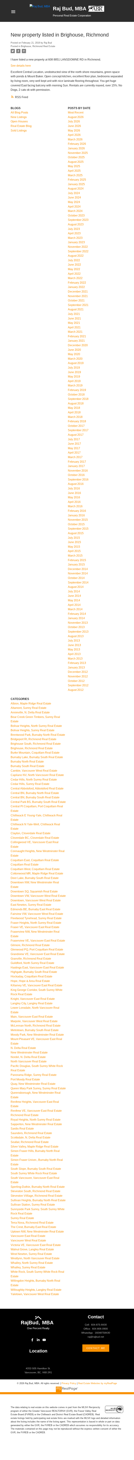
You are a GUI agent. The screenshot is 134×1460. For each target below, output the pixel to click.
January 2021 (76, 340)
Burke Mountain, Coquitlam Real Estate (35, 752)
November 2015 (78, 519)
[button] (32, 1339)
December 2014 (78, 569)
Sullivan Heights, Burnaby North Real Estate (38, 1200)
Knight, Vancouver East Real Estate (33, 998)
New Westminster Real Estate (29, 1052)
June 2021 (74, 318)
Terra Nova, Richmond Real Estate (32, 1222)
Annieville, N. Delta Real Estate (30, 712)
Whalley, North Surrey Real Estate (32, 1262)
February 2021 (77, 336)
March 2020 (75, 358)
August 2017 (76, 434)
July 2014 (74, 591)
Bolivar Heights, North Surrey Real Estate (36, 725)
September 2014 (78, 582)
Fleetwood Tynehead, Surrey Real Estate (36, 918)
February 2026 (77, 143)
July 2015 (74, 537)
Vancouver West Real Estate (28, 1240)
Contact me (95, 1348)
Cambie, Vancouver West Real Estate (34, 770)
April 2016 (74, 501)
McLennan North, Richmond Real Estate (36, 1025)
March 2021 (75, 331)
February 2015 (77, 560)
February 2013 (77, 662)
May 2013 (74, 649)
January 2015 (76, 564)
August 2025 (76, 161)
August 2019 (76, 363)
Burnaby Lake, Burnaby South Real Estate (37, 757)
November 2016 (78, 470)
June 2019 (74, 372)
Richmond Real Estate (25, 1115)
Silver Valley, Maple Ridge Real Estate (34, 1146)
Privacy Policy (69, 1383)
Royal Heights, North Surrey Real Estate (36, 1119)
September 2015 (78, 528)
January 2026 (76, 148)
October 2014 (76, 577)
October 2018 (76, 394)
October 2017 (76, 425)
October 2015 (76, 524)
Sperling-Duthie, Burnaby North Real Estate (38, 1186)
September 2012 (78, 685)
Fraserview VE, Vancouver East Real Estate (38, 940)
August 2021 (76, 309)
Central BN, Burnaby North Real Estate (35, 793)
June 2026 (74, 125)
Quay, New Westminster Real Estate (33, 1083)
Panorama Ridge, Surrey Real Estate (34, 1074)
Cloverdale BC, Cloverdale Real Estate (35, 837)
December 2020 (78, 345)
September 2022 (78, 251)
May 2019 (74, 376)
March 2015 (75, 555)
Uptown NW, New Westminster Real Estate (37, 1231)
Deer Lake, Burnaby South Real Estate (35, 878)
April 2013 (74, 654)
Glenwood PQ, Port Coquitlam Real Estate (37, 949)
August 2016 (76, 483)
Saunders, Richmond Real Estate (31, 1133)
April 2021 (74, 327)
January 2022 (76, 287)
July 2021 (74, 313)
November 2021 (78, 296)
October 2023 (76, 215)
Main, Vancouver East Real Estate (32, 1016)
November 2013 (78, 622)
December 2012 (78, 671)
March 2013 (75, 658)
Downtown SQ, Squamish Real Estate (34, 891)
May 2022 (74, 269)
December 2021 (78, 291)
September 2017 (78, 430)
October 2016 (76, 474)
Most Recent (75, 112)
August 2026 (76, 117)
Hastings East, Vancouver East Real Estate (37, 967)
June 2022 (74, 264)
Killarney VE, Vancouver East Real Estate (36, 985)
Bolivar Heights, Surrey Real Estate (32, 730)
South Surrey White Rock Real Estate (34, 1173)
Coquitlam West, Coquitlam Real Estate (35, 869)
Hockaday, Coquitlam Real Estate (31, 976)
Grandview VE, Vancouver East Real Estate (38, 954)
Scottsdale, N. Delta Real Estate (30, 1137)
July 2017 (74, 439)
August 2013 (76, 636)
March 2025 (75, 175)
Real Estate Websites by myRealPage (97, 1383)
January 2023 (76, 242)
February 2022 (77, 282)
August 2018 (76, 403)
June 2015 (74, 542)
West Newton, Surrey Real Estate (31, 1253)
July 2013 (74, 640)
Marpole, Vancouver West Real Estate (34, 1021)
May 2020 (74, 354)
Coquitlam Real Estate (25, 864)
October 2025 (76, 157)
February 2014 (77, 613)
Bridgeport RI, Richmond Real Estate (33, 739)
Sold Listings (19, 130)
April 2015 (74, 551)
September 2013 (78, 631)
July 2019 (74, 367)
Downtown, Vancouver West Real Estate (36, 900)
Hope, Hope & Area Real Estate (30, 981)
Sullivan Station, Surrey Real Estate (33, 1204)
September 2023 (78, 219)
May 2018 (74, 407)
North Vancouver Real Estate (29, 1061)
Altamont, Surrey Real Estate (28, 707)
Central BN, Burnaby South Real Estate (35, 797)
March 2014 (75, 609)
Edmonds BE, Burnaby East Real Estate (35, 909)
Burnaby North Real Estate (27, 761)
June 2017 (74, 443)
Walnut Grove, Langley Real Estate (32, 1249)
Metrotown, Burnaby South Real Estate (35, 1030)
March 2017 (75, 457)
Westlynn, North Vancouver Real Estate (35, 1258)
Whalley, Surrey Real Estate (28, 1267)
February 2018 (77, 421)
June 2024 (74, 197)
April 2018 (74, 412)
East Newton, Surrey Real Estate (31, 904)
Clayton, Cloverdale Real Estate (30, 833)
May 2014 (74, 600)
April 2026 (74, 134)
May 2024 (74, 202)
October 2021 (76, 300)
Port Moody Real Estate (25, 1079)
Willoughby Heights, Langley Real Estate (36, 1289)
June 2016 (74, 493)
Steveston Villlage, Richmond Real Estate (36, 1195)
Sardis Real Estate (22, 1128)
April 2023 (74, 233)
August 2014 (76, 586)
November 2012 (78, 676)
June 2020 (74, 349)
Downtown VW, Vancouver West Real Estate (38, 895)
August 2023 (76, 224)
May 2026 (74, 130)
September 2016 (78, 479)
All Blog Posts (19, 112)
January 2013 (76, 667)
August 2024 (76, 188)
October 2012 (76, 680)
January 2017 (76, 466)
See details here (21, 65)
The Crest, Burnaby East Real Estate (33, 1227)
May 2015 (74, 546)
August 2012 (76, 689)
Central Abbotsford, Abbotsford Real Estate (37, 788)
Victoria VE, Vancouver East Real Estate (36, 1245)
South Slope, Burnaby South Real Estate (36, 1168)
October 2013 (76, 627)
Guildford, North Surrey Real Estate (32, 963)
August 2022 (76, 255)
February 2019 (77, 390)
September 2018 (78, 398)
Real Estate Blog (21, 125)
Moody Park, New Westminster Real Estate (37, 1034)
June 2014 (74, 595)
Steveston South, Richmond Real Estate (35, 1191)
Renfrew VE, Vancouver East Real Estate (36, 1110)
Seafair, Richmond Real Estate (30, 1142)
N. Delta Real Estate (23, 1047)
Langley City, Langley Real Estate (32, 1003)
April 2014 (74, 604)
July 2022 (74, 260)
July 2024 (74, 193)
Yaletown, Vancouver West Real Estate (35, 1294)
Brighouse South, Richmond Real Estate (36, 743)
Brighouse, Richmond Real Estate (38, 46)
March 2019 (75, 385)
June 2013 (74, 645)
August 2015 (76, 533)
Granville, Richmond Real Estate (31, 958)
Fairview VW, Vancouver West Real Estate (37, 913)
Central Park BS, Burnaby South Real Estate (38, 801)
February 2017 (77, 461)
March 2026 (75, 139)
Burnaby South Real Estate (27, 766)
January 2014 (76, 618)
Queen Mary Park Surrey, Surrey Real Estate (38, 1088)
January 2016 (76, 515)
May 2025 (74, 166)
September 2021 (78, 305)
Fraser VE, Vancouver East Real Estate (35, 927)
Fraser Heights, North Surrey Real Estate (36, 922)
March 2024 (75, 210)
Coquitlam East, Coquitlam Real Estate (35, 860)
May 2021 (74, 322)
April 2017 (74, 452)
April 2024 (74, 206)
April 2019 (74, 381)
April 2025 (74, 170)
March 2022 (75, 278)
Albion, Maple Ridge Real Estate (31, 703)
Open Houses (19, 121)
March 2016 (75, 506)
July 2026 (74, 121)
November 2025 (78, 152)
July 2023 (74, 228)
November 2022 (78, 246)
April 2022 (74, 273)
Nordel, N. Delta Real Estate (28, 1057)
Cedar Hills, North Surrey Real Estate (34, 779)
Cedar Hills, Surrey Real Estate (30, 783)
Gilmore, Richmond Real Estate (30, 945)
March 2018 (75, 416)
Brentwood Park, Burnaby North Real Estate (38, 734)
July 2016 (74, 488)
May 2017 (74, 448)
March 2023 (75, 237)
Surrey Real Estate (22, 1218)
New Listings (19, 117)
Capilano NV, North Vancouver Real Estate (37, 775)
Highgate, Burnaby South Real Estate (34, 971)
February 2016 (77, 510)
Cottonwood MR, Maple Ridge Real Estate (37, 873)
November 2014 (78, 573)
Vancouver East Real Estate (28, 1235)
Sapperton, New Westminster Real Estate (36, 1124)
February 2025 (77, 179)
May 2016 (74, 497)
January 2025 (76, 184)
